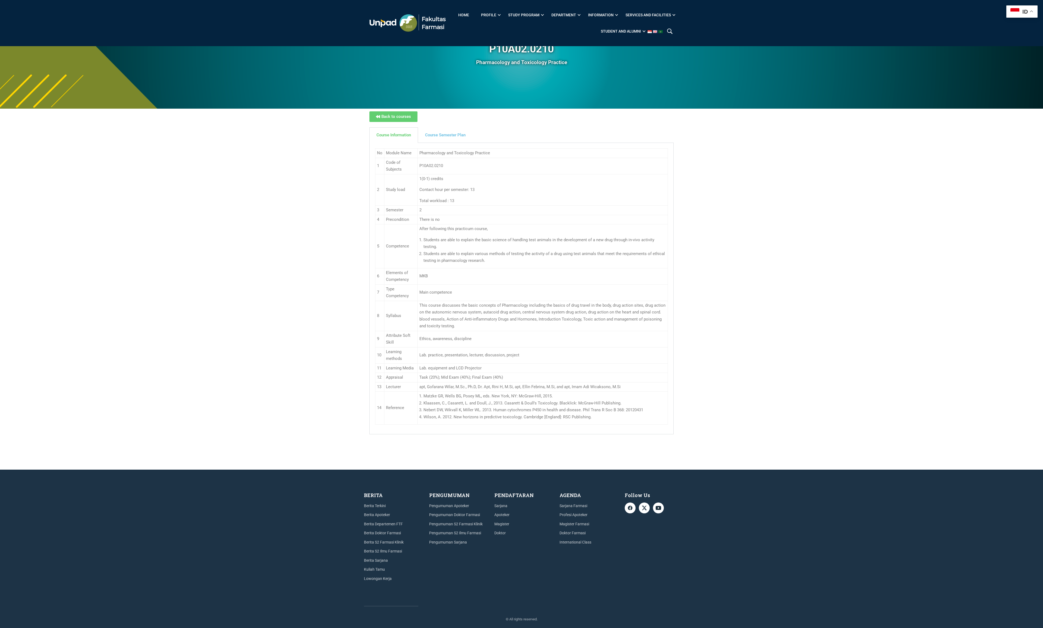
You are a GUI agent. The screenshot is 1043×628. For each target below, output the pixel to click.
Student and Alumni (621, 31)
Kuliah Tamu (374, 569)
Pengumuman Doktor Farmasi (454, 515)
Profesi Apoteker (574, 515)
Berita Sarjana (376, 560)
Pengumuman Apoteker (449, 506)
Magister (501, 524)
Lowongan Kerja (378, 578)
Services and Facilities (648, 15)
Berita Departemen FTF (383, 524)
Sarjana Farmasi (573, 506)
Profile (488, 15)
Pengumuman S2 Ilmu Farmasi (455, 533)
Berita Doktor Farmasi (382, 533)
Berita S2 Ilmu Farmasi (383, 551)
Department (563, 15)
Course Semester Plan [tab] (445, 135)
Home (463, 15)
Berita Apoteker (377, 515)
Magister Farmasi (574, 524)
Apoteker (502, 515)
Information (601, 15)
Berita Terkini (375, 506)
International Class (575, 542)
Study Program (523, 15)
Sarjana (500, 506)
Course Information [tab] (393, 135)
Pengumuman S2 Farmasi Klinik (456, 524)
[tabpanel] (521, 288)
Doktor (500, 533)
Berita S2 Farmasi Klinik (384, 542)
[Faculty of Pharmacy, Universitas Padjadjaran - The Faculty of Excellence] (407, 23)
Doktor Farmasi (573, 533)
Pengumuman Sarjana (448, 542)
